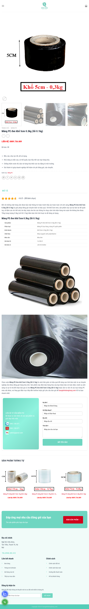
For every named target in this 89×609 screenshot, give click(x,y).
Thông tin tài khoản (10, 568)
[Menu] (3, 6)
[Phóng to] (4, 99)
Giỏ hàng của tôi (9, 572)
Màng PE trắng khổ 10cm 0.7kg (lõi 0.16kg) (44, 494)
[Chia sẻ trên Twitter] (11, 177)
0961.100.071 (14, 424)
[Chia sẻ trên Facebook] (7, 177)
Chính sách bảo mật (55, 568)
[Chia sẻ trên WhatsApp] (3, 177)
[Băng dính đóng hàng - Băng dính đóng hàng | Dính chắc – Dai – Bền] (44, 6)
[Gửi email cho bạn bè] (15, 177)
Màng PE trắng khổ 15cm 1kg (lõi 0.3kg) (15, 494)
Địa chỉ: (45, 418)
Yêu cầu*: (46, 426)
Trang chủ (5, 128)
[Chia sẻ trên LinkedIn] (23, 177)
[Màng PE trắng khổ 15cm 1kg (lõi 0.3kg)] (15, 478)
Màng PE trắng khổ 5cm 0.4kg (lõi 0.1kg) (74, 494)
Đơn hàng (7, 563)
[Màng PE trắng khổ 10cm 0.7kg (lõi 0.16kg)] (44, 478)
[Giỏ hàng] (86, 6)
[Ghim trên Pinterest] (19, 177)
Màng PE (14, 128)
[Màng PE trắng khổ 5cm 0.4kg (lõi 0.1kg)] (73, 478)
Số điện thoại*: (47, 410)
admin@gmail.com (16, 433)
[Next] (83, 58)
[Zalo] (5, 594)
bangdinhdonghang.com (67, 390)
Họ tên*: (45, 402)
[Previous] (6, 58)
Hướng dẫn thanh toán (55, 572)
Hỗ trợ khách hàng (54, 576)
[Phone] (5, 602)
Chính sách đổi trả (54, 563)
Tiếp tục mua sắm (9, 576)
